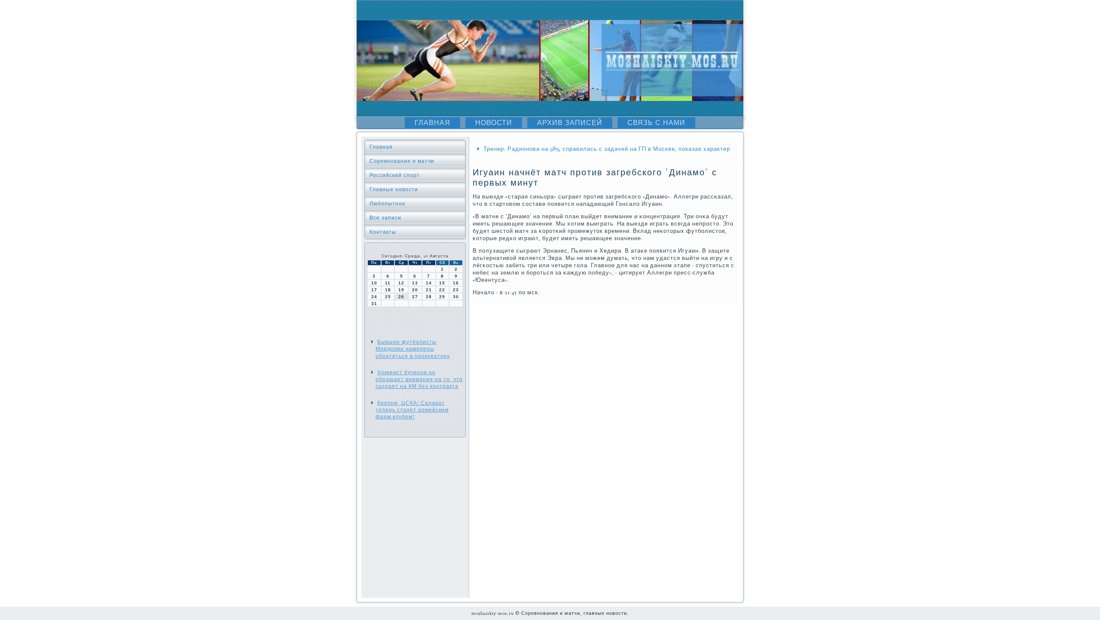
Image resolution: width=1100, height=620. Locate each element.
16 (456, 283)
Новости (493, 123)
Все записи (385, 217)
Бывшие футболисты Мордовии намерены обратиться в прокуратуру (413, 349)
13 (415, 283)
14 (429, 283)
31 (374, 303)
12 (401, 283)
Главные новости (394, 189)
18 (388, 289)
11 (388, 283)
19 (401, 289)
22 (442, 289)
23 (456, 289)
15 (442, 283)
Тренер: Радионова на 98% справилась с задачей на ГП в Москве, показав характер (606, 149)
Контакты (383, 232)
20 (415, 289)
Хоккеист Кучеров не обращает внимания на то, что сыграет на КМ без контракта (419, 379)
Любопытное (388, 203)
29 (442, 296)
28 (429, 296)
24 (374, 296)
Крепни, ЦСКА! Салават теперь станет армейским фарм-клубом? (412, 410)
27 (415, 296)
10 (374, 283)
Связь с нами (656, 123)
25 (388, 296)
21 (429, 289)
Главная (432, 123)
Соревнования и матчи (402, 161)
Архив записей (569, 123)
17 (374, 289)
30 (456, 296)
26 (401, 296)
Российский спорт (395, 175)
